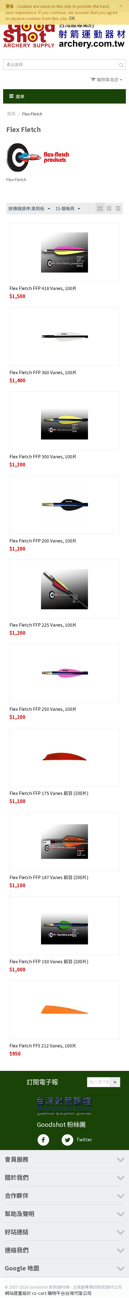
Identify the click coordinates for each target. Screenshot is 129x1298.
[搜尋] (121, 65)
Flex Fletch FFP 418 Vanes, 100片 (43, 288)
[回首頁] (64, 34)
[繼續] (115, 1082)
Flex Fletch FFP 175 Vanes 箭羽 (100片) (48, 793)
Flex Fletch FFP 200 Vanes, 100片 (43, 540)
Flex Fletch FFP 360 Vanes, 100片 (43, 372)
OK (72, 18)
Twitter (84, 1139)
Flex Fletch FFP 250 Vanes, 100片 (43, 709)
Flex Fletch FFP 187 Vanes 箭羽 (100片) (48, 877)
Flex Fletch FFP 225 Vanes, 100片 (43, 625)
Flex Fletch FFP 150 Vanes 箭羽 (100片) (48, 961)
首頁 (11, 113)
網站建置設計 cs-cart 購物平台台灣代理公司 (48, 1293)
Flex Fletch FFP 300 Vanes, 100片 (43, 456)
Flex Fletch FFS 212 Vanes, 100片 (42, 1045)
